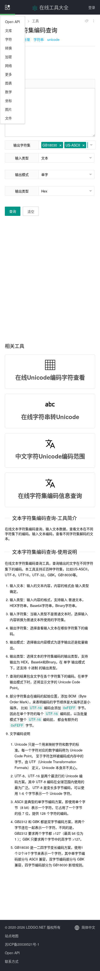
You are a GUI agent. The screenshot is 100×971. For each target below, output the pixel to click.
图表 (8, 83)
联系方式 (11, 961)
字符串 (38, 39)
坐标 (8, 100)
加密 (8, 56)
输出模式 (22, 174)
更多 (8, 74)
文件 (8, 118)
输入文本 (15, 83)
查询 (12, 211)
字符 (8, 39)
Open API (12, 21)
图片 (8, 109)
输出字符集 (21, 145)
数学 (8, 91)
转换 (8, 48)
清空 (30, 211)
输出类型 (22, 191)
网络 (8, 65)
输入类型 (22, 158)
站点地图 (11, 935)
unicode (53, 39)
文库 (8, 30)
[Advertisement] (50, 62)
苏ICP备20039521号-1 (22, 944)
